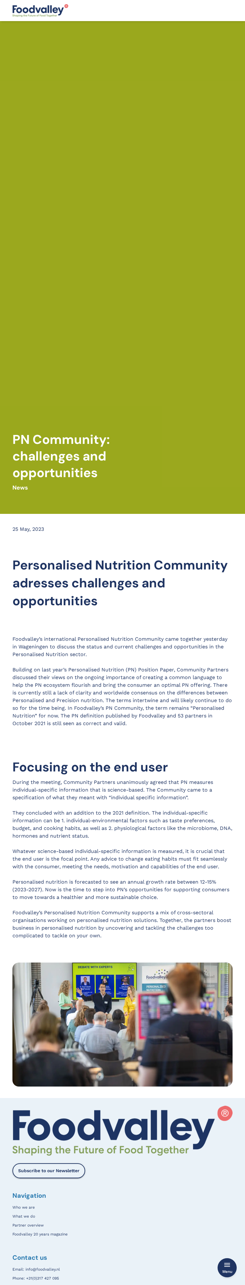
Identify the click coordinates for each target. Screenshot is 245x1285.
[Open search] (229, 10)
